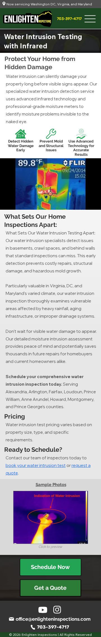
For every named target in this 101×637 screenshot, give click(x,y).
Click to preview (50, 547)
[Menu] (90, 18)
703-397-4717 (53, 627)
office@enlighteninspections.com (53, 619)
